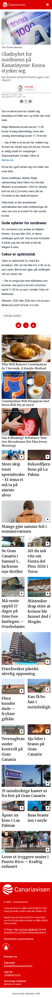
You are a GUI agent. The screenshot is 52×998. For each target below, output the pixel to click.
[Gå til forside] (14, 4)
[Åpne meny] (47, 5)
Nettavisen (7, 160)
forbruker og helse (12, 316)
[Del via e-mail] (30, 101)
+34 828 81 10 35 (12, 975)
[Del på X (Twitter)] (26, 101)
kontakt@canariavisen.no (18, 965)
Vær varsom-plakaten (26, 929)
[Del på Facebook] (21, 101)
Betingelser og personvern (18, 938)
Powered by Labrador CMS (26, 993)
